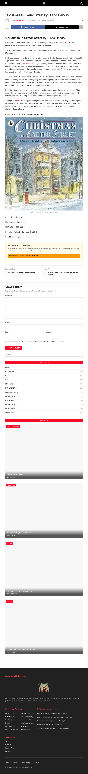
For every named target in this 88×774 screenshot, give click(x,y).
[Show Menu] (6, 3)
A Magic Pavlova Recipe (15, 474)
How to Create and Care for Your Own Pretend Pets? (55, 717)
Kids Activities (11, 404)
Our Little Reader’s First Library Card (49, 724)
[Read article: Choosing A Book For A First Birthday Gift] (44, 626)
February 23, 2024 (34, 20)
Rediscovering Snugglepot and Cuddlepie (51, 721)
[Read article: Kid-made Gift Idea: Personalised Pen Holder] (44, 568)
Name (8, 322)
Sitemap (8, 751)
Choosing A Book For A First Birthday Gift (21, 649)
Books (44, 20)
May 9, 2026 (11, 535)
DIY (6, 380)
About (7, 741)
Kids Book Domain (18, 20)
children (16, 100)
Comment (9, 295)
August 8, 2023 (12, 594)
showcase (9, 412)
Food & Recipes (11, 396)
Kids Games (10, 408)
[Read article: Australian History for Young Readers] (44, 510)
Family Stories (11, 388)
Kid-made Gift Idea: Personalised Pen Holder (22, 591)
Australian (29, 63)
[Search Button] (81, 3)
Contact (8, 745)
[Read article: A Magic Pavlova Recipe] (44, 451)
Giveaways (9, 400)
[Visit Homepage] (44, 3)
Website (49, 332)
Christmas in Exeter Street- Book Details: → (25, 256)
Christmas (50, 20)
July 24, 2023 (12, 477)
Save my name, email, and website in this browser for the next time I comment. (36, 342)
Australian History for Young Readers (19, 533)
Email (8, 332)
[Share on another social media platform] (81, 27)
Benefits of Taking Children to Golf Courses (52, 713)
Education (9, 384)
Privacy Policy (10, 748)
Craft (7, 376)
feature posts (11, 392)
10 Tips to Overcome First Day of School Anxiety (53, 728)
